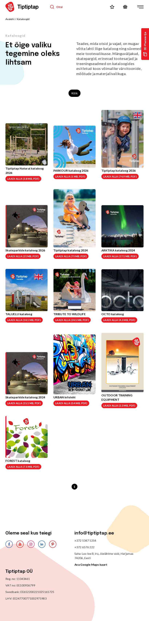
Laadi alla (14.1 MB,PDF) (24, 320)
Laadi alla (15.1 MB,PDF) (24, 403)
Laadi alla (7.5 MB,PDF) (23, 466)
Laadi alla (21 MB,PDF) (23, 256)
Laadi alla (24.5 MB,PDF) (72, 320)
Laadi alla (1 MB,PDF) (70, 176)
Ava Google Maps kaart (90, 564)
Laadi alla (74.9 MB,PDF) (120, 176)
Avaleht (10, 19)
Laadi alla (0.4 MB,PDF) (71, 403)
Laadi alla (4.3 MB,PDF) (119, 320)
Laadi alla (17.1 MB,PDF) (120, 256)
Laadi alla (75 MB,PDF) (71, 256)
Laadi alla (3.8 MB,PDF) (23, 178)
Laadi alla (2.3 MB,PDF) (119, 405)
